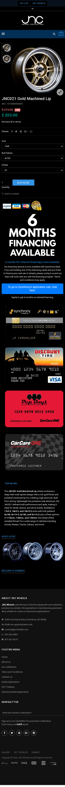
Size (4, 141)
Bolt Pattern (7, 153)
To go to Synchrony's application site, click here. (32, 288)
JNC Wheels (24, 758)
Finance (36, 752)
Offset (5, 165)
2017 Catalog (8, 687)
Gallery (6, 752)
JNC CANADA (39, 3)
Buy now (23, 182)
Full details (11, 483)
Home (5, 657)
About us (6, 662)
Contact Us (7, 677)
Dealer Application (11, 682)
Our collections (9, 667)
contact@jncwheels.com (16, 629)
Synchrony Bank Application (15, 692)
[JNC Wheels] (32, 20)
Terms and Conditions (12, 672)
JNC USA (24, 3)
